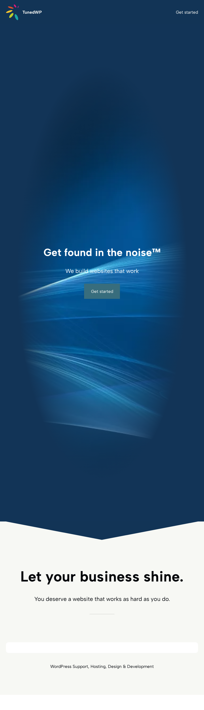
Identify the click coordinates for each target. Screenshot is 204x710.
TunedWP (32, 12)
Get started (102, 291)
